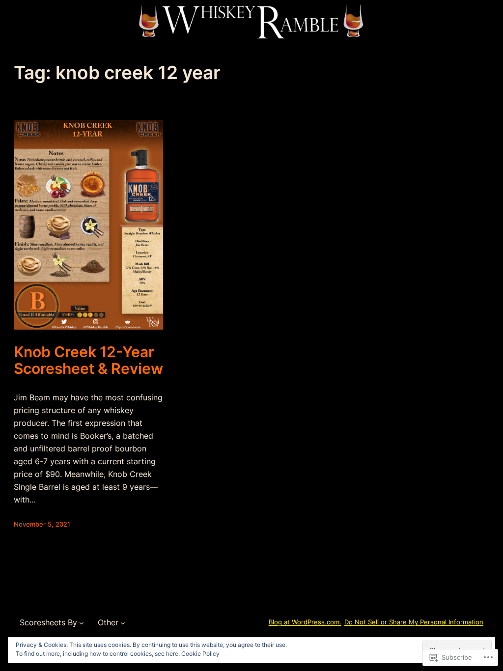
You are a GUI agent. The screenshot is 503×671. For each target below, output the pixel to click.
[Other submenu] (122, 622)
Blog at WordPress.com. (305, 622)
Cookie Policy (200, 653)
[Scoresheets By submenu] (81, 622)
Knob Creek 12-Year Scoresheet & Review (88, 360)
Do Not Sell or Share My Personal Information (413, 622)
